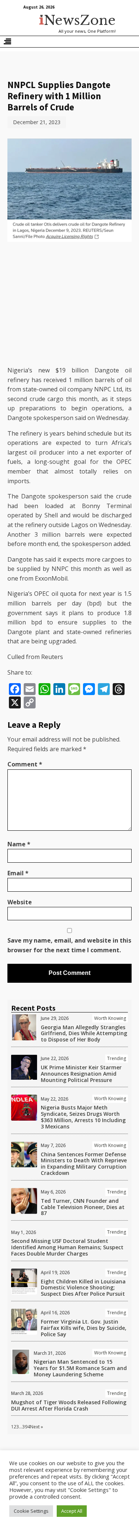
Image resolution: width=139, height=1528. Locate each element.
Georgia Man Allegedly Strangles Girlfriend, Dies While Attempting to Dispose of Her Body (84, 1033)
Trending (116, 1058)
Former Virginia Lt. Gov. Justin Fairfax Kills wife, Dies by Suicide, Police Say (83, 1328)
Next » (36, 1427)
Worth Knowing (110, 1018)
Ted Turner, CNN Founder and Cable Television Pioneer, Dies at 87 (83, 1207)
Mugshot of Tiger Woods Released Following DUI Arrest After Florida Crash (68, 1405)
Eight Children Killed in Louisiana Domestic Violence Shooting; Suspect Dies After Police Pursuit (83, 1288)
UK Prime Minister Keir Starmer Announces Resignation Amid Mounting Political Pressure (81, 1073)
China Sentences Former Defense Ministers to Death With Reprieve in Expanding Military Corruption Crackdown (84, 1163)
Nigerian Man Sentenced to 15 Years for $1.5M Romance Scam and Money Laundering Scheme (80, 1368)
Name (18, 844)
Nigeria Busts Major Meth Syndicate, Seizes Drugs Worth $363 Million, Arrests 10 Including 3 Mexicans (83, 1117)
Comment (24, 764)
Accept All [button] (71, 1511)
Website (19, 902)
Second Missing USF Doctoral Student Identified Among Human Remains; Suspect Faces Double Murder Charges (67, 1247)
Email (18, 873)
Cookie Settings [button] (31, 1511)
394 (26, 1427)
